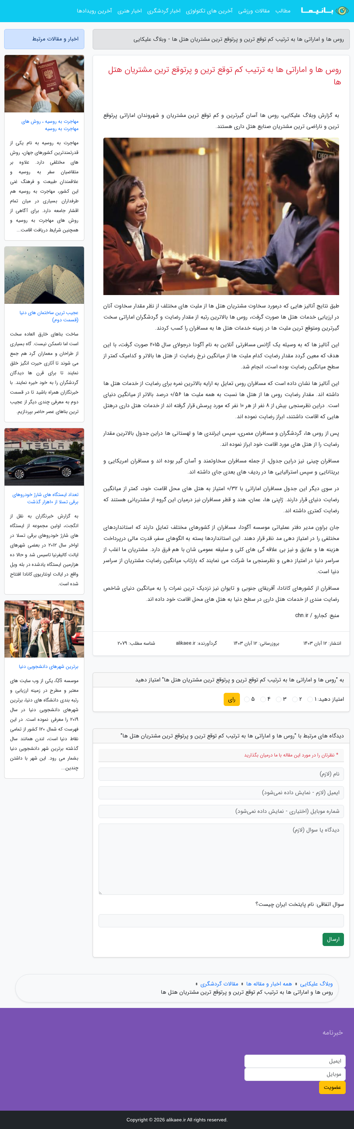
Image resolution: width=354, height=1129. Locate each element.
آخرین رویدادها (94, 11)
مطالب (282, 11)
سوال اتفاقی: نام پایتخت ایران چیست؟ (299, 904)
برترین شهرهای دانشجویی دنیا (48, 666)
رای (231, 699)
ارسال (333, 939)
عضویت (332, 1087)
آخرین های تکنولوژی (209, 11)
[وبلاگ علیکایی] (324, 11)
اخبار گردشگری (163, 11)
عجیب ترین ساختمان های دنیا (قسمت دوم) (49, 316)
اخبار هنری (130, 11)
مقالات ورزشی (254, 11)
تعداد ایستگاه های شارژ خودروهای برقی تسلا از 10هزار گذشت (45, 498)
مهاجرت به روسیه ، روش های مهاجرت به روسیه (49, 125)
